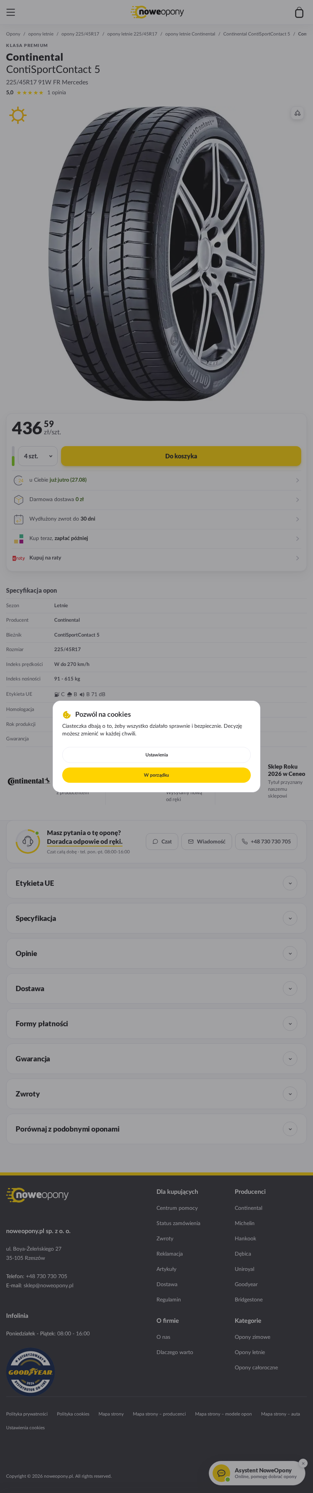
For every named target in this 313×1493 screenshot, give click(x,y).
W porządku (156, 775)
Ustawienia (156, 755)
